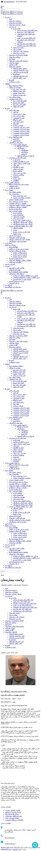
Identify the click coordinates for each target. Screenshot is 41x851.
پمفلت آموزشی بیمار (12, 818)
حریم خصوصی (16, 849)
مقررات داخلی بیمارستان (13, 816)
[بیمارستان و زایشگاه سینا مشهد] (12, 12)
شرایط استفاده (6, 849)
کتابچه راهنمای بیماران (12, 810)
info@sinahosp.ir (9, 2)
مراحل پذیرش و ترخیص (13, 812)
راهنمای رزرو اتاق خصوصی (14, 820)
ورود (2, 6)
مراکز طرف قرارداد (12, 814)
